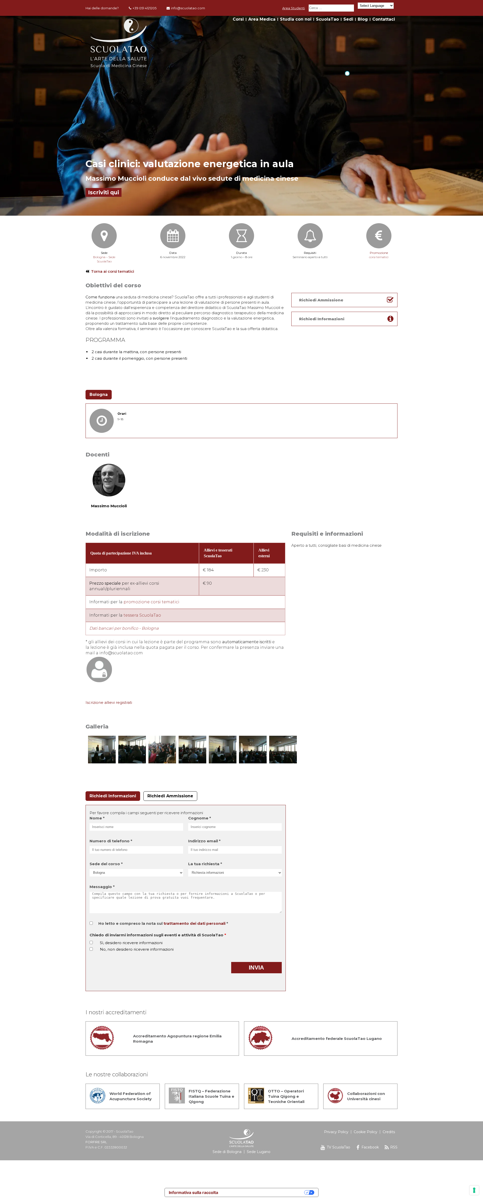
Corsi (238, 19)
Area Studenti (293, 8)
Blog (363, 19)
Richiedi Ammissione (170, 796)
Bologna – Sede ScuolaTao (104, 259)
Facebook (370, 1147)
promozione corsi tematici (151, 602)
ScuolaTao (327, 19)
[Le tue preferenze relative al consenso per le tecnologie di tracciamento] (474, 1190)
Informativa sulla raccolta (193, 1192)
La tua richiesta (205, 863)
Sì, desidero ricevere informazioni (131, 942)
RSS (393, 1147)
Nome (97, 818)
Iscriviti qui (103, 192)
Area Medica (261, 19)
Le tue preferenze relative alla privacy (263, 1192)
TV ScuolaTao (338, 1147)
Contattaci (383, 19)
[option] (241, 116)
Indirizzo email (204, 841)
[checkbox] (91, 942)
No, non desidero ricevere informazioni (137, 949)
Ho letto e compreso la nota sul (163, 923)
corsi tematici (378, 255)
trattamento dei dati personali (194, 923)
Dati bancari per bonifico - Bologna (123, 628)
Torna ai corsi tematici (112, 271)
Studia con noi (295, 19)
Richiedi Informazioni (113, 796)
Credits (389, 1132)
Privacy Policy (336, 1132)
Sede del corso (106, 863)
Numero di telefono (111, 841)
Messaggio (102, 886)
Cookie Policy (365, 1132)
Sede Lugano (258, 1152)
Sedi (348, 19)
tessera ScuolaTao (142, 615)
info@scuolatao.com (188, 8)
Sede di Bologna (227, 1152)
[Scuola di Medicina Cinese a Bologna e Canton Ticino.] (119, 65)
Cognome (199, 818)
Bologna (99, 394)
